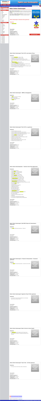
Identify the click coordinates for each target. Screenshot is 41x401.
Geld (2, 13)
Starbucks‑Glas (14, 23)
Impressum (39, 400)
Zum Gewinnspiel (34, 34)
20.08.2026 (3, 37)
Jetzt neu (4, 4)
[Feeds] (40, 4)
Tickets (14, 263)
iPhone (13, 99)
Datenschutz (35, 400)
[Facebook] (40, 1)
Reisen (2, 12)
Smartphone (3, 15)
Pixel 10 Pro (16, 57)
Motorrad (2, 20)
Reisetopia (3, 32)
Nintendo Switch (14, 190)
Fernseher (2, 16)
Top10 (2, 8)
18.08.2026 (3, 39)
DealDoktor (3, 31)
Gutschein (15, 175)
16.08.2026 (3, 41)
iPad (14, 173)
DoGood (2, 29)
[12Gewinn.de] (1, 4)
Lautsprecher (21, 191)
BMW (12, 96)
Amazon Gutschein (4, 14)
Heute (2, 33)
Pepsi (2, 30)
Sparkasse (2, 24)
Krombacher (3, 25)
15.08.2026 (3, 42)
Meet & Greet (14, 332)
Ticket (13, 228)
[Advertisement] (25, 44)
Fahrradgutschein (14, 181)
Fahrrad (2, 21)
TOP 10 (8, 4)
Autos (2, 11)
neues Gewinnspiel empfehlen (28, 400)
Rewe (2, 23)
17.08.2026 (3, 40)
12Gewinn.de (22, 400)
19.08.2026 (3, 38)
